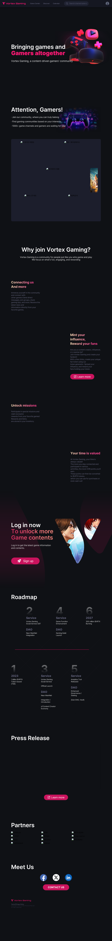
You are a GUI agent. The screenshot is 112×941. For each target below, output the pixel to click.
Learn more (84, 376)
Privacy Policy (20, 904)
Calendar (56, 3)
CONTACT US (56, 887)
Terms (13, 904)
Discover (46, 3)
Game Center (35, 3)
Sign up (28, 561)
